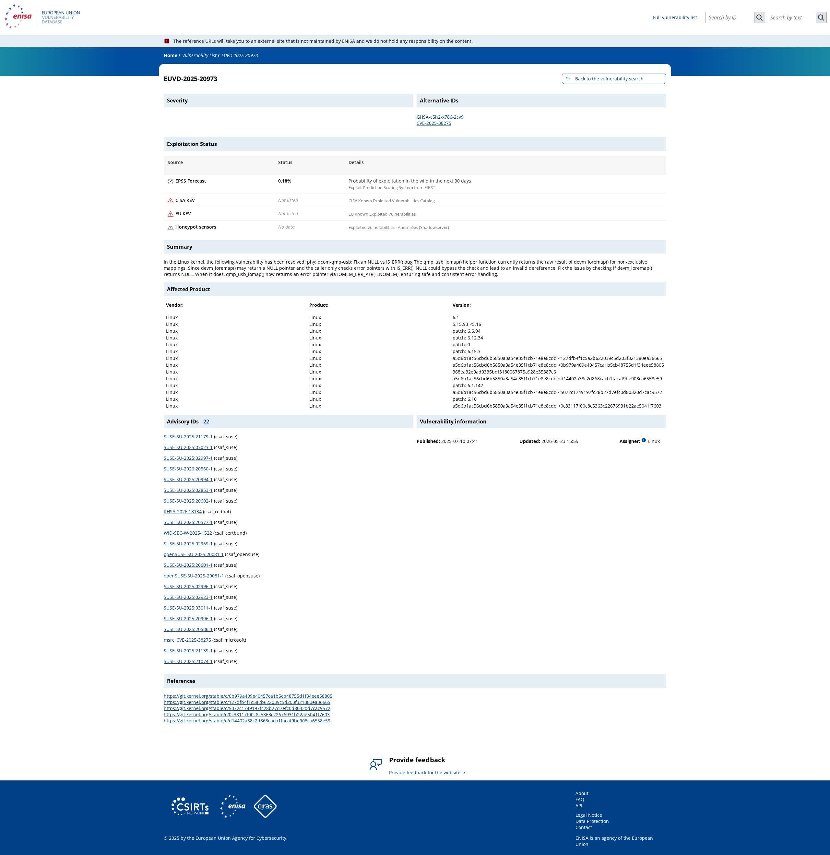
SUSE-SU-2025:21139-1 (188, 650)
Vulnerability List (199, 55)
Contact (583, 827)
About (581, 793)
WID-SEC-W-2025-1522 (188, 533)
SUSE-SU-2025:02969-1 (188, 543)
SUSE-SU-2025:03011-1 (188, 608)
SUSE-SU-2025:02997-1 (188, 458)
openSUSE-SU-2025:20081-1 (194, 554)
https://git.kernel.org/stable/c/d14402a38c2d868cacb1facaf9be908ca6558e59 (247, 721)
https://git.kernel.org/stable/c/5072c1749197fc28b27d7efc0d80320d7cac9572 (247, 708)
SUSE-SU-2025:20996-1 (188, 618)
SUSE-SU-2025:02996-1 (188, 586)
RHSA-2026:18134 (183, 511)
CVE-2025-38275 (434, 123)
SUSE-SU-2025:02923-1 (188, 597)
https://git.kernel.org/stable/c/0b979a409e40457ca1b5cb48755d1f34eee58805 (248, 696)
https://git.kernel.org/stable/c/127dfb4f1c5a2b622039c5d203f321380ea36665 (247, 702)
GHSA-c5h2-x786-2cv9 (440, 117)
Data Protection (592, 821)
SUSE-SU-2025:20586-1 (188, 629)
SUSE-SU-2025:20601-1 (188, 565)
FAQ (579, 799)
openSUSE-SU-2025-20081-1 (194, 576)
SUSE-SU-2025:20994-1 (188, 479)
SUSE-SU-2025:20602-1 (188, 501)
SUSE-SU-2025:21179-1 (188, 436)
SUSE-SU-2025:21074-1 (188, 661)
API (578, 805)
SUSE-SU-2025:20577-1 (188, 522)
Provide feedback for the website (424, 772)
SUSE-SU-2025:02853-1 (188, 490)
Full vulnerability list (675, 17)
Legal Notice (588, 815)
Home (170, 55)
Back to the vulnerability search (609, 79)
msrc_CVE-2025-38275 (187, 640)
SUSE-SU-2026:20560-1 (188, 469)
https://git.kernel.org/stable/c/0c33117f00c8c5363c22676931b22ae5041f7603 (247, 714)
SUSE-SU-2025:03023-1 (188, 447)
